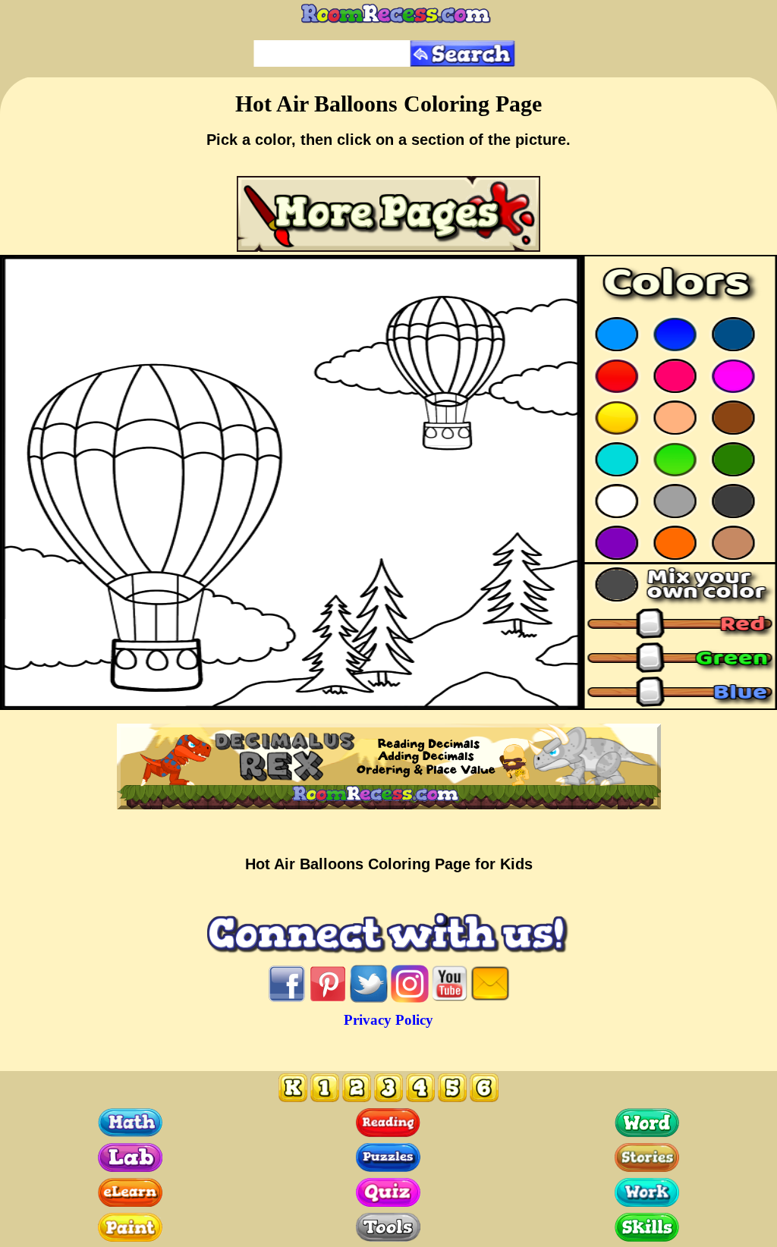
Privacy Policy (388, 1020)
